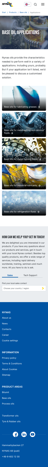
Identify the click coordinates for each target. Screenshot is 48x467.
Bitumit (5, 392)
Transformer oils (10, 415)
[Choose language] (27, 4)
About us (6, 317)
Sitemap (6, 375)
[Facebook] (15, 434)
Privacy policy (9, 358)
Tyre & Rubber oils (11, 421)
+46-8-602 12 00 (11, 456)
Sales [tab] (10, 275)
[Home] (11, 4)
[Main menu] (43, 4)
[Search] (35, 4)
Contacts (6, 329)
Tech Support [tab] (30, 275)
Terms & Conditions (12, 363)
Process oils (8, 403)
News (5, 323)
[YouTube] (32, 434)
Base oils (6, 398)
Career (5, 335)
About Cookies (9, 369)
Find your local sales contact (14, 283)
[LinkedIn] (24, 434)
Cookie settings (10, 340)
